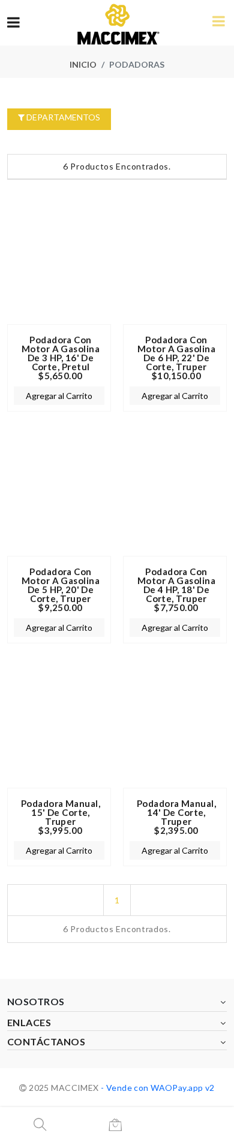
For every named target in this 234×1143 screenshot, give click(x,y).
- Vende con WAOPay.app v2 (157, 1087)
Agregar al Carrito (59, 396)
